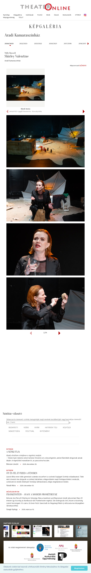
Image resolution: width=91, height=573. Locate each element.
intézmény (45, 431)
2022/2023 (23, 43)
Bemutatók (67, 15)
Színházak (29, 15)
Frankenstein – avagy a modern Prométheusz (31, 494)
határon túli (51, 427)
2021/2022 (38, 43)
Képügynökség (9, 17)
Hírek (48, 15)
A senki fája (13, 451)
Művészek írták (12, 491)
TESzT (21, 17)
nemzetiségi (14, 431)
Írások (56, 15)
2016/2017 (82, 43)
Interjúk (9, 449)
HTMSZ (78, 15)
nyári (36, 427)
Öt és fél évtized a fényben (21, 473)
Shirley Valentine (17, 56)
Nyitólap (6, 15)
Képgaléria (18, 15)
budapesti (13, 427)
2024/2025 (9, 43)
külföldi (67, 427)
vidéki (26, 427)
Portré (39, 15)
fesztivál (29, 431)
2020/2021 (53, 43)
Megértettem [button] (79, 568)
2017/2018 (67, 43)
